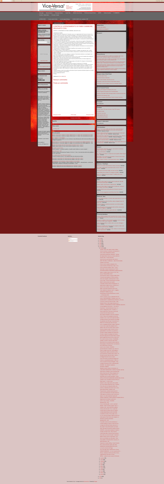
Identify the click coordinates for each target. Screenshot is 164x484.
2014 (100, 243)
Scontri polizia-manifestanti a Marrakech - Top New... (110, 254)
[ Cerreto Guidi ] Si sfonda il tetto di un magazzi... (109, 410)
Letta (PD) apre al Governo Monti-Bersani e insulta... (110, 293)
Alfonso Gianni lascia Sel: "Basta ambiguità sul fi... (109, 373)
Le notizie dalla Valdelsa (101, 27)
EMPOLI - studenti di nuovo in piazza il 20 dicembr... (110, 456)
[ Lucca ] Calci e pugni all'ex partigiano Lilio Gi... (109, 325)
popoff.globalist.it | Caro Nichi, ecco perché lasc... (109, 330)
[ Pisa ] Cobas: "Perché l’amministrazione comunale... (110, 280)
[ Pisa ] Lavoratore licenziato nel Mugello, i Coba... (109, 361)
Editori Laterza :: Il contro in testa (106, 381)
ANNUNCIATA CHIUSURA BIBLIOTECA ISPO (108, 446)
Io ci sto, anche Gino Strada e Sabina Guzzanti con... (110, 415)
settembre (102, 461)
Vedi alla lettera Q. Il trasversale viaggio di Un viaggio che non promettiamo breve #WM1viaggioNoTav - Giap (72, 141)
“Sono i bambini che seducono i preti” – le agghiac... (109, 290)
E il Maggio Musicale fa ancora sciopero (107, 356)
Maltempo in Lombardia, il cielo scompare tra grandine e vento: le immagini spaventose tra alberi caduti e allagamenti (111, 221)
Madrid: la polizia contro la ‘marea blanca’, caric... (109, 436)
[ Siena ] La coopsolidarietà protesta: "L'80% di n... (109, 360)
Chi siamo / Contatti (55, 15)
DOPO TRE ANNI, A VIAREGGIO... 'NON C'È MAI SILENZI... (111, 260)
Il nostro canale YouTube (52, 19)
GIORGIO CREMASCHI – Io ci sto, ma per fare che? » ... (110, 451)
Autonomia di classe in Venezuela (103, 77)
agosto (101, 462)
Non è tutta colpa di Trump (102, 75)
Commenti (71, 240)
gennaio (102, 474)
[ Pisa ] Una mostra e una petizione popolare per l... (109, 358)
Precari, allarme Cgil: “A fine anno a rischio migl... (109, 311)
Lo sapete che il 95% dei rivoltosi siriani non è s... (109, 425)
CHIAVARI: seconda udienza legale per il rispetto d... (110, 430)
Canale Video (67, 12)
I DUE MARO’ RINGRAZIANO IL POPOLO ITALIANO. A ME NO (112, 369)
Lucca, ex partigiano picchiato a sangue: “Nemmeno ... (110, 324)
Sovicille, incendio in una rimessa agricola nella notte (107, 209)
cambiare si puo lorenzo (104, 262)
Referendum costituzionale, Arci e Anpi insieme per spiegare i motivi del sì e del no (67, 158)
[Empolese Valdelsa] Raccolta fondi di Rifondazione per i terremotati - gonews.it (67, 165)
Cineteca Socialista (107, 12)
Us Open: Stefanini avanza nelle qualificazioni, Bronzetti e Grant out (109, 189)
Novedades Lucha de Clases (57, 147)
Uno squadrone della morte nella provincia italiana (61, 155)
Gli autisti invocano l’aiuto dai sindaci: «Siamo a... (109, 355)
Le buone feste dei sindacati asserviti (107, 312)
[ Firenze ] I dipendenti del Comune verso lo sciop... (109, 387)
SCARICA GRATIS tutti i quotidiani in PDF (80, 19)
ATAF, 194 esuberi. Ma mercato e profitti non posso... (110, 428)
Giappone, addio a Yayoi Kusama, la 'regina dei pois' (106, 184)
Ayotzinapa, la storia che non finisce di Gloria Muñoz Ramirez (108, 81)
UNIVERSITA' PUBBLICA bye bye (106, 291)
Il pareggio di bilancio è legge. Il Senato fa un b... (109, 374)
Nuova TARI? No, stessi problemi (58, 137)
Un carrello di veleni (100, 111)
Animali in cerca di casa (77, 12)
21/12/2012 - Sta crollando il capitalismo (107, 364)
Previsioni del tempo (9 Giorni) (90, 12)
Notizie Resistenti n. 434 (104, 441)
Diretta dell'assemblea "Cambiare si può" (107, 389)
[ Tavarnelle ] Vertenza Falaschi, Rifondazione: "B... (109, 283)
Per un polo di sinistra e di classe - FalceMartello (109, 338)
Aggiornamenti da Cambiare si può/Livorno (108, 399)
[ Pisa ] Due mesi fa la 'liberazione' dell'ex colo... (109, 386)
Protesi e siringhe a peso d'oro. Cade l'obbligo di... (109, 350)
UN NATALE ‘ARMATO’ (104, 366)
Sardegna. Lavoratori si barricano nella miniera (108, 340)
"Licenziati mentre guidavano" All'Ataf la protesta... (109, 277)
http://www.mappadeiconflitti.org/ (44, 66)
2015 (100, 241)
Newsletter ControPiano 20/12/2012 (106, 418)
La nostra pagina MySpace (65, 19)
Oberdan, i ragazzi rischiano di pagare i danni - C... (109, 405)
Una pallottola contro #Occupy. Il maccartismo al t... (109, 321)
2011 (100, 476)
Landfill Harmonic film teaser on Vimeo (107, 454)
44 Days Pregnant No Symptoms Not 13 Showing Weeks (107, 91)
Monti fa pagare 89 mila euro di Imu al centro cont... (109, 337)
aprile (101, 469)
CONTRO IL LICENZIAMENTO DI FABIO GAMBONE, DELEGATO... (113, 304)
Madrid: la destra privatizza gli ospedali (107, 282)
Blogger (95, 481)
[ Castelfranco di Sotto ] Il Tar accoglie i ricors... (109, 413)
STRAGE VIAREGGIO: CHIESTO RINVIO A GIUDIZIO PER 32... (112, 397)
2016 (100, 240)
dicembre (102, 248)
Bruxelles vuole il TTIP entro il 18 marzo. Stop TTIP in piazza (108, 109)
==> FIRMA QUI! (41, 36)
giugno (101, 466)
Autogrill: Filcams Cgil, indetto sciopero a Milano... (109, 249)
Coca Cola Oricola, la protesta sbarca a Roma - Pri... (110, 353)
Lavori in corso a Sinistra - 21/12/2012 (107, 400)
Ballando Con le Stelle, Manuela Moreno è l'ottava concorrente (108, 165)
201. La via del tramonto (101, 151)
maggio (101, 467)
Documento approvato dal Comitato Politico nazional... (110, 335)
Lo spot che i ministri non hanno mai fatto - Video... (109, 301)
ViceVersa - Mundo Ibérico (44, 15)
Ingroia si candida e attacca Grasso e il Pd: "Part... (109, 272)
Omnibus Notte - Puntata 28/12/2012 (107, 257)
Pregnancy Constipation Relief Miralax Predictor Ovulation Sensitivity (110, 97)
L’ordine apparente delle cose (102, 115)
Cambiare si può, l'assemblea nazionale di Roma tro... (110, 379)
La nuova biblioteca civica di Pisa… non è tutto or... (109, 306)
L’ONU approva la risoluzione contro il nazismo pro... (110, 394)
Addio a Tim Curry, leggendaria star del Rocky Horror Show (108, 192)
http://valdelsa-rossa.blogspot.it (103, 29)
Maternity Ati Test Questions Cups (103, 95)
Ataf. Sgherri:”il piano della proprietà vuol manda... (109, 426)
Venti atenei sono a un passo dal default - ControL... (109, 376)
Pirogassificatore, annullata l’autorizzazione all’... (109, 391)
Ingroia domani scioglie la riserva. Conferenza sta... (109, 285)
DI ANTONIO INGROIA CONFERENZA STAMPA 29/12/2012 (111, 270)
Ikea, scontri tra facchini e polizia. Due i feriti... (108, 444)
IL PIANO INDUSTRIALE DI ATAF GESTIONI (108, 412)
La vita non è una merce (101, 113)
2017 (100, 238)
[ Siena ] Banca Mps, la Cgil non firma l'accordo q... (109, 433)
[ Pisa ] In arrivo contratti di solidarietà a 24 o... (109, 264)
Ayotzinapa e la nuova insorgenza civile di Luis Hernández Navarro (109, 83)
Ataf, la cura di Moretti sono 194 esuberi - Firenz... (109, 438)
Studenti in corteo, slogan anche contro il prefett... (109, 382)
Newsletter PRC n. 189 (104, 402)
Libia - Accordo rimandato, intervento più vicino (105, 79)
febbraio (102, 472)
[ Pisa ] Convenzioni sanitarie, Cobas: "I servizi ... (109, 267)
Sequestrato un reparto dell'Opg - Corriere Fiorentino (109, 443)
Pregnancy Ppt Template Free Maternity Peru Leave (106, 89)
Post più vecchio (90, 114)
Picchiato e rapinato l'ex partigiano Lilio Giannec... (109, 334)
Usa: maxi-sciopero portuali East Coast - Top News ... (110, 384)
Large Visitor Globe (44, 60)
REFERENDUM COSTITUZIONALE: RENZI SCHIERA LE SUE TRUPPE (66, 161)
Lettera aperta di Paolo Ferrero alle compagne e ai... (109, 417)
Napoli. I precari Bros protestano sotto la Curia (108, 288)
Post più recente (57, 114)
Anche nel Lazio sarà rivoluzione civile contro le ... (109, 259)
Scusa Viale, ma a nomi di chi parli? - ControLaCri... (109, 434)
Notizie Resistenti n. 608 (56, 151)
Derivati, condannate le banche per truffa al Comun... (110, 452)
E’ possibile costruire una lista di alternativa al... (109, 421)
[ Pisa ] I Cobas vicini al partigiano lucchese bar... (109, 316)
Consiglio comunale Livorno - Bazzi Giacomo (108, 431)
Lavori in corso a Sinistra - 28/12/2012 (107, 286)
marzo (101, 471)
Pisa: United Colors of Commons (106, 345)
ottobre (101, 459)
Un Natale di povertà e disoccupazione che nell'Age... (110, 319)
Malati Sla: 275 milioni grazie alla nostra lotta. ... (109, 322)
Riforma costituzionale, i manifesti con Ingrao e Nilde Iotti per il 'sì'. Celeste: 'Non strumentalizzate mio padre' (72, 134)
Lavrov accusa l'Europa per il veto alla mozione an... (109, 392)
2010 (100, 478)
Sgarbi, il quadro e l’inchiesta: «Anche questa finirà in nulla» (108, 159)
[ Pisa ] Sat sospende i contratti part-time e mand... (109, 278)
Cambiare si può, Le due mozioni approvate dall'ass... (110, 317)
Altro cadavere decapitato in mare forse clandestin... (109, 314)
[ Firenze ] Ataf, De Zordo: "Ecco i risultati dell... (109, 408)
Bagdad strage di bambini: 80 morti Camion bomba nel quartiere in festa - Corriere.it (67, 144)
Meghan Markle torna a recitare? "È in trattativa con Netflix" (108, 172)
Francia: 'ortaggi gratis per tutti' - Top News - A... (109, 309)
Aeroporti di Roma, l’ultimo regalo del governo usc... (109, 303)
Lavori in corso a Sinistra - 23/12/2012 (107, 347)
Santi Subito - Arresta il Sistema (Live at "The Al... (109, 269)
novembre (102, 458)
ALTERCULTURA (42, 19)
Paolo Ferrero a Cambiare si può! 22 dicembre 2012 (109, 371)
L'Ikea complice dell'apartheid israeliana (107, 252)
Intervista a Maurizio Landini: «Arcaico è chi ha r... (109, 329)
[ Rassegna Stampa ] (59, 12)
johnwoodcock (86, 481)
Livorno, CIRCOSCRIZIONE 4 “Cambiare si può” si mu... (110, 298)
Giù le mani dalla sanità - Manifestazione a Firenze (109, 449)
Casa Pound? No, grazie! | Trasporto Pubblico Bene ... (110, 275)
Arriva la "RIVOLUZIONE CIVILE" (106, 273)
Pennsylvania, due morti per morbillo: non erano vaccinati (107, 170)
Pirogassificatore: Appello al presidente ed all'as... (109, 351)
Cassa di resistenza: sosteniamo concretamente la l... (110, 251)
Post (70, 238)
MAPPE (99, 12)
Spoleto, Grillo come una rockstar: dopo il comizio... (109, 327)
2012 (100, 246)
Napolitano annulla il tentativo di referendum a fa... (109, 368)
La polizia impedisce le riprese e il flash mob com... (109, 423)
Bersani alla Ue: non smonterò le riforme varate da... (109, 342)
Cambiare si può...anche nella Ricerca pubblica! (109, 407)
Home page (41, 12)
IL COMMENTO (116, 12)
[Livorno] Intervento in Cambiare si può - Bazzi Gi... (109, 348)
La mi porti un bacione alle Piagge (106, 447)
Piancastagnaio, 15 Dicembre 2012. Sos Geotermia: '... (110, 343)
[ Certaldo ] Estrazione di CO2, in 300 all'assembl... (109, 363)
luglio (101, 464)
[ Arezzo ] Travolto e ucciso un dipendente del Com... (110, 296)
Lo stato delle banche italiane (102, 116)
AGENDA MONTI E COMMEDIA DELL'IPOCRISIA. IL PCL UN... (112, 299)
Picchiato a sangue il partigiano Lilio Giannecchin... (109, 332)
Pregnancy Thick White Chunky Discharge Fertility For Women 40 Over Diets (111, 93)
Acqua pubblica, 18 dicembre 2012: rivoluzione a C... (110, 439)
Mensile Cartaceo (49, 12)
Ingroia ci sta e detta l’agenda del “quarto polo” (108, 395)
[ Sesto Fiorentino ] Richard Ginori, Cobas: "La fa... (109, 265)
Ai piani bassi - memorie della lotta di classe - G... (109, 308)
